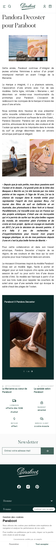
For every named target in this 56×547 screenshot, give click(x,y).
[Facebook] (19, 487)
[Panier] (50, 6)
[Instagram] (28, 487)
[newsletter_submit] (47, 451)
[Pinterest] (37, 487)
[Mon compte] (45, 6)
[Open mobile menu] (4, 6)
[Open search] (10, 7)
